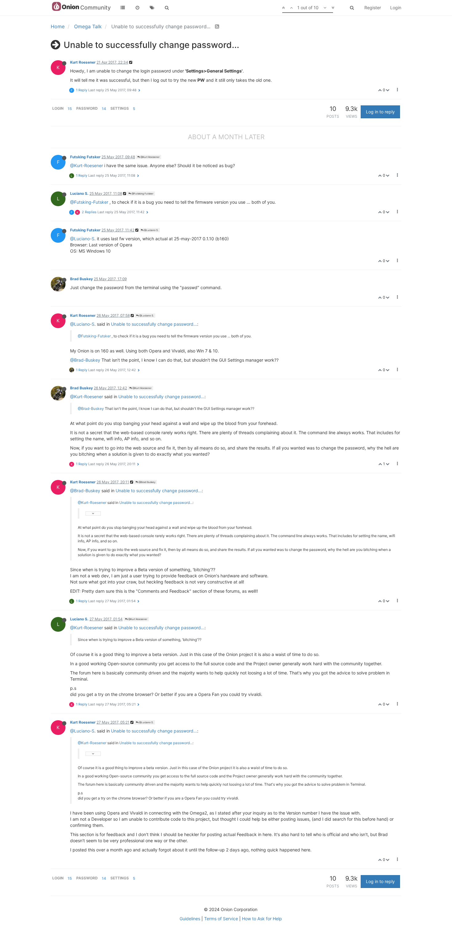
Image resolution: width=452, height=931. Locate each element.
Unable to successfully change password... (154, 324)
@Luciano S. (150, 230)
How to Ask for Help (262, 918)
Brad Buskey (81, 279)
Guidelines (190, 918)
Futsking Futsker (85, 157)
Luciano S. (79, 193)
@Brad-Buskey (85, 360)
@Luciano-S (82, 238)
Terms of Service (221, 918)
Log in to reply (380, 111)
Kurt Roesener (83, 62)
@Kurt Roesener (150, 157)
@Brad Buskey (146, 482)
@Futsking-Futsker (89, 202)
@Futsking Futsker (142, 193)
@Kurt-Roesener (86, 165)
